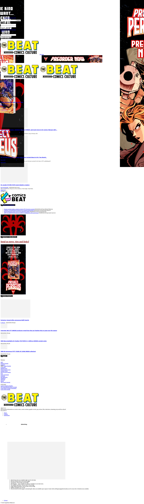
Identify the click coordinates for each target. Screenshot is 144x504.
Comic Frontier (7, 366)
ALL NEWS (6, 89)
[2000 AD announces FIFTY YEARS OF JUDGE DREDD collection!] (4, 348)
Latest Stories (10, 205)
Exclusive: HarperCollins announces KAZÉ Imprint (15, 320)
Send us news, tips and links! (15, 241)
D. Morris (3, 322)
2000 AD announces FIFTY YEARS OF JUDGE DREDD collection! (18, 351)
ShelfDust (3, 378)
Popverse (3, 376)
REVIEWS (6, 87)
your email (18, 35)
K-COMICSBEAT (8, 84)
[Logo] (20, 78)
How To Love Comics (6, 372)
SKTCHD (3, 379)
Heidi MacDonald (5, 104)
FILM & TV (6, 82)
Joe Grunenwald (4, 132)
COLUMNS (6, 88)
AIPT (2, 362)
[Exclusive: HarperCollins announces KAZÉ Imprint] (15, 317)
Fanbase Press (4, 368)
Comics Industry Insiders (7, 385)
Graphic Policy (4, 371)
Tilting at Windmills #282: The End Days (12, 102)
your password (19, 26)
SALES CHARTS (7, 86)
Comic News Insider (5, 389)
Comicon (3, 364)
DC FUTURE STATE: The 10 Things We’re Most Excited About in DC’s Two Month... (24, 157)
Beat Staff (3, 160)
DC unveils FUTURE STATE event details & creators (15, 185)
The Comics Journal (5, 382)
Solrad (2, 381)
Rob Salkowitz (4, 377)
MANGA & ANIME (8, 83)
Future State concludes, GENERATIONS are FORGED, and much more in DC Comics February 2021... (29, 130)
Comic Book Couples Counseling (8, 388)
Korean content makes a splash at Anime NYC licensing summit (19, 209)
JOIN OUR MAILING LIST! (10, 18)
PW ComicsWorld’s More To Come (9, 387)
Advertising (7, 415)
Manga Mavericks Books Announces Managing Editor (17, 211)
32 (20, 104)
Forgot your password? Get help (8, 29)
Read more (3, 107)
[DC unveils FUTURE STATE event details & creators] (14, 182)
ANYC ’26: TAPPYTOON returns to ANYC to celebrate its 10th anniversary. (21, 213)
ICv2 (2, 373)
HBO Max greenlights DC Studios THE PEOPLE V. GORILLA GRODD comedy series (24, 341)
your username (19, 24)
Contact (6, 414)
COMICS (6, 80)
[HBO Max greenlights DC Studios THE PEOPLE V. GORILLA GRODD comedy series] (4, 338)
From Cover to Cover (5, 369)
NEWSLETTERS (8, 91)
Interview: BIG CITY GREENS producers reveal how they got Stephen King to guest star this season (29, 330)
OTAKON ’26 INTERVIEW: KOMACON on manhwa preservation (19, 210)
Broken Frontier (4, 363)
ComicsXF (3, 367)
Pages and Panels (5, 374)
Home (2, 93)
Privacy (2, 31)
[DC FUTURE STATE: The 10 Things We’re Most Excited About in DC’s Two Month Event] (14, 154)
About (5, 412)
